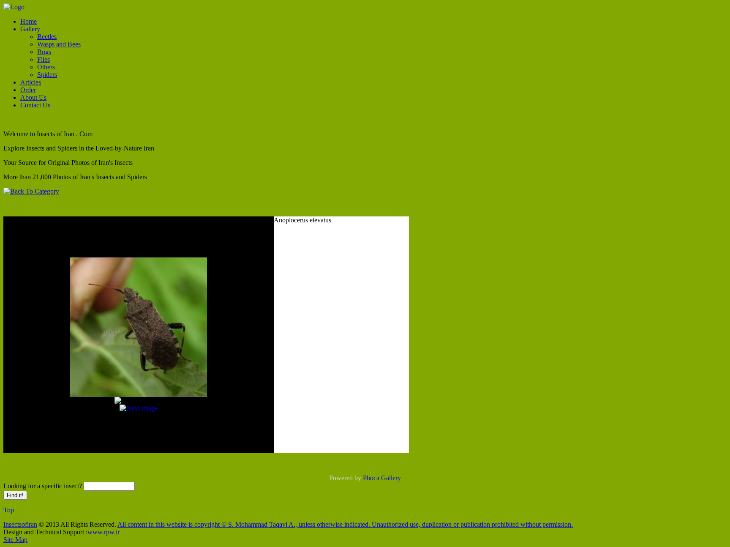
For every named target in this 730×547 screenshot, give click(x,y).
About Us (33, 97)
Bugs (44, 51)
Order (28, 89)
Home (28, 21)
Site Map (15, 539)
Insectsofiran (20, 524)
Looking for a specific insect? (43, 486)
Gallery (30, 29)
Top (8, 510)
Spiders (47, 74)
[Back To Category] (31, 191)
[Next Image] (139, 408)
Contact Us (35, 105)
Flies (43, 59)
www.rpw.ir (103, 532)
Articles (30, 82)
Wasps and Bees (59, 44)
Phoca (371, 477)
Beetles (47, 36)
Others (46, 67)
